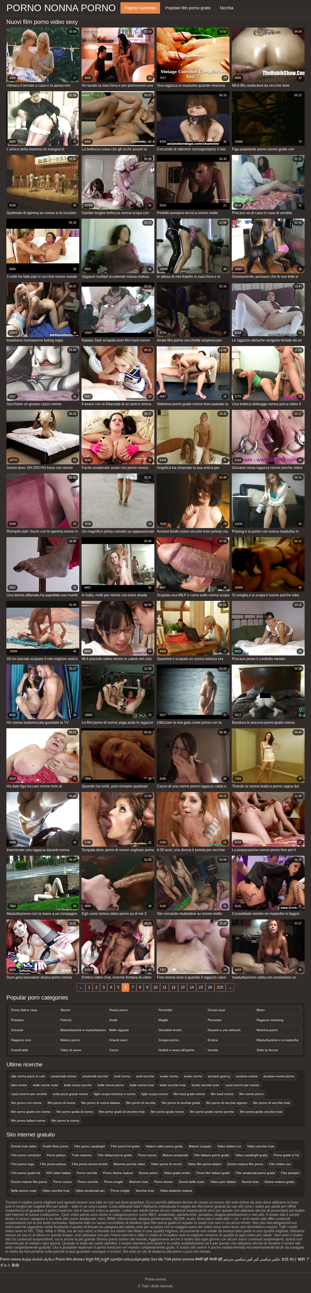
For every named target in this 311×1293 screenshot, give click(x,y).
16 (210, 987)
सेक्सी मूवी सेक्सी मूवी (208, 1259)
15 (201, 987)
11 (164, 987)
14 (192, 987)
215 (220, 987)
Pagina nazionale (140, 8)
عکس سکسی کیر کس (263, 1259)
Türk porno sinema (179, 1259)
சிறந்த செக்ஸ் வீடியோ (38, 1259)
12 (173, 987)
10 (155, 987)
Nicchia (226, 8)
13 (183, 987)
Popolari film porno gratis (188, 8)
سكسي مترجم (234, 1259)
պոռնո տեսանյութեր (130, 1259)
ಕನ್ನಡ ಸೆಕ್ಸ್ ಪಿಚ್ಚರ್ (97, 1259)
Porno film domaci (70, 1259)
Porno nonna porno (61, 8)
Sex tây (157, 1259)
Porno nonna (10, 1259)
